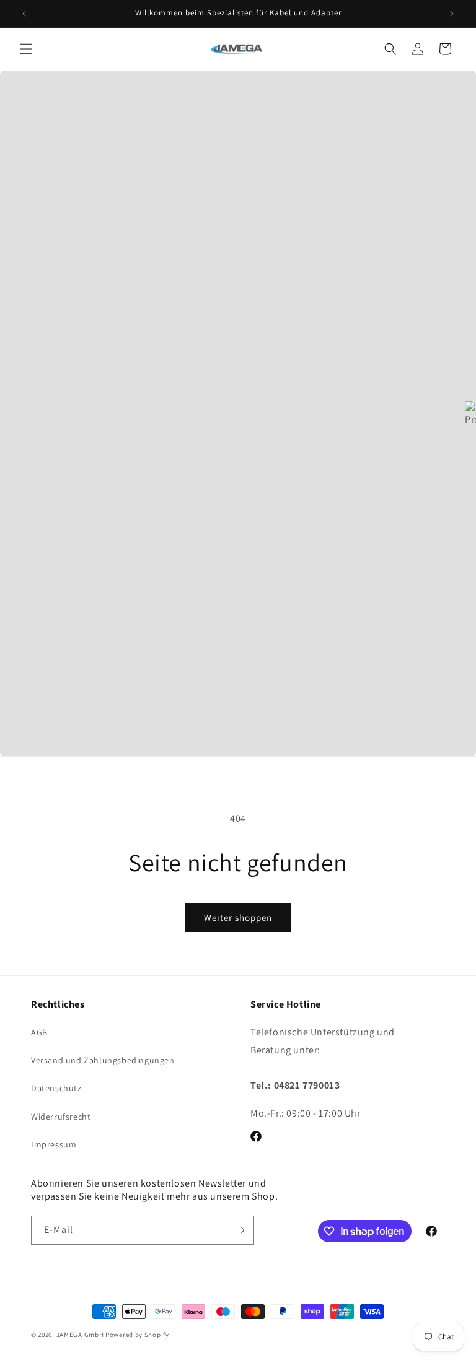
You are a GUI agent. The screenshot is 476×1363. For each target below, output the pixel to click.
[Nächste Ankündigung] (451, 13)
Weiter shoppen (238, 917)
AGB (39, 1032)
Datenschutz (56, 1088)
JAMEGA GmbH (80, 1334)
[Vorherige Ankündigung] (24, 13)
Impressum (53, 1144)
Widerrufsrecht (60, 1116)
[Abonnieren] (239, 1230)
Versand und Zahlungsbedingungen (103, 1060)
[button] (26, 49)
